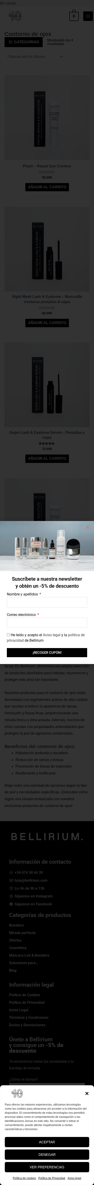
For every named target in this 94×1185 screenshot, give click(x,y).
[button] (87, 1093)
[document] (47, 592)
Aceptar (47, 1142)
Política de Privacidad (51, 1178)
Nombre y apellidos (23, 594)
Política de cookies (24, 1178)
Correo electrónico (22, 615)
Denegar (47, 1155)
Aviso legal (74, 1178)
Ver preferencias (47, 1167)
